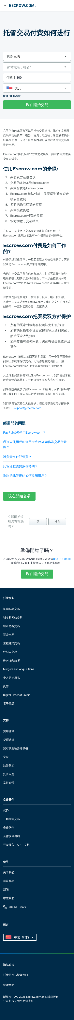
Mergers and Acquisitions (18, 669)
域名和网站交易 (12, 617)
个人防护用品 (11, 677)
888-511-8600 (62, 559)
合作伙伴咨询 (11, 836)
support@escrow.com (27, 408)
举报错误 (8, 782)
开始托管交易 (11, 818)
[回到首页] (24, 5)
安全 (6, 756)
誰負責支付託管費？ (17, 457)
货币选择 (8, 739)
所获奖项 (8, 881)
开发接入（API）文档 (16, 844)
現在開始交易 (37, 104)
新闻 (6, 889)
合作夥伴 (8, 799)
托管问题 (8, 774)
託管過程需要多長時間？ (20, 466)
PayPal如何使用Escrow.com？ (24, 432)
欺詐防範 (8, 765)
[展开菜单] (5, 5)
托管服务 (8, 598)
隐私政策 (8, 964)
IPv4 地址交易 (11, 660)
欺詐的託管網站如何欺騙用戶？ (25, 475)
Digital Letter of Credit (16, 694)
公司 (6, 861)
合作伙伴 (8, 827)
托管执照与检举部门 (15, 974)
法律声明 (8, 985)
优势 (6, 810)
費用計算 (8, 731)
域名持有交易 (11, 626)
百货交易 (8, 634)
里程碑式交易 (11, 643)
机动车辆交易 (11, 608)
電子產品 (8, 703)
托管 (6, 686)
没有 (57, 521)
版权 (6, 996)
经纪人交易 (10, 651)
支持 (6, 720)
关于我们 (8, 872)
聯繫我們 (8, 898)
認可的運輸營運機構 (15, 748)
